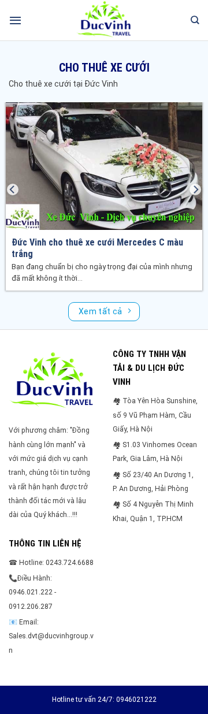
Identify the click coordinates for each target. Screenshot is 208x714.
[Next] (195, 188)
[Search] (195, 20)
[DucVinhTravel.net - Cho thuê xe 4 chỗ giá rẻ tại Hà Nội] (104, 20)
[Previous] (12, 188)
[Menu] (15, 20)
